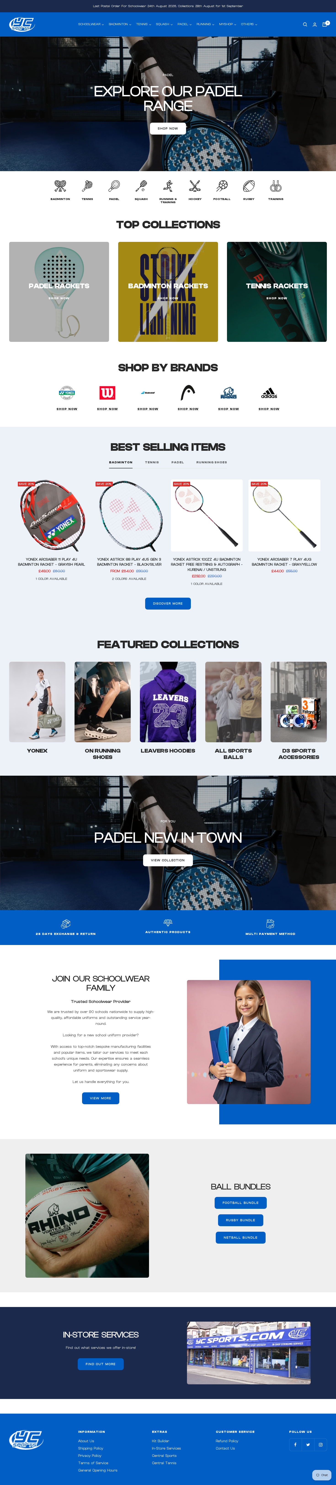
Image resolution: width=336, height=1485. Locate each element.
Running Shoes (211, 462)
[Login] (315, 25)
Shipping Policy (90, 1448)
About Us (86, 1441)
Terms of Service (93, 1463)
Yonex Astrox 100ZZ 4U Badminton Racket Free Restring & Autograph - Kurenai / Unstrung (207, 565)
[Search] (305, 24)
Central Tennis (164, 1463)
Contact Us (225, 1448)
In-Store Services (166, 1448)
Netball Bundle (241, 1237)
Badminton (121, 462)
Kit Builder (160, 1441)
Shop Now (66, 409)
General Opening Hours (97, 1470)
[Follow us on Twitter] (308, 1444)
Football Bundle (241, 1202)
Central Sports (164, 1456)
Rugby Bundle (240, 1220)
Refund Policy (227, 1441)
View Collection (168, 860)
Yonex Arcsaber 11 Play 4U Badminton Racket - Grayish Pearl (51, 562)
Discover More (168, 603)
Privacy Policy (89, 1456)
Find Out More (101, 1364)
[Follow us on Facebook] (295, 1444)
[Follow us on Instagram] (320, 1444)
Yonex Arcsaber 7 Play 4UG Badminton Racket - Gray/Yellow (284, 562)
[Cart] (324, 24)
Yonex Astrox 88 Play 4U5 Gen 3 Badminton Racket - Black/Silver (129, 562)
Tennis (152, 462)
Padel (177, 462)
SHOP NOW (168, 128)
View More (100, 1098)
